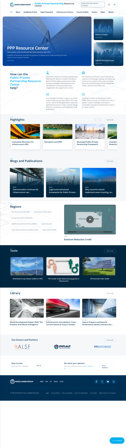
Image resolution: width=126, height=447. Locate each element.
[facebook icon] (96, 381)
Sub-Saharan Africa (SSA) (42, 212)
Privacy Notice (55, 393)
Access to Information (81, 393)
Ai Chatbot (118, 441)
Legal (47, 393)
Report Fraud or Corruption (107, 393)
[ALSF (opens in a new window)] (22, 346)
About (18, 12)
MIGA (56, 381)
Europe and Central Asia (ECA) (22, 218)
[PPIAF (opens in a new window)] (62, 346)
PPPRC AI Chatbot (101, 35)
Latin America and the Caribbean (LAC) (25, 230)
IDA (46, 381)
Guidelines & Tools (30, 12)
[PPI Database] (102, 347)
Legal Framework (46, 12)
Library (111, 12)
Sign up (38, 365)
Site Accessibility (67, 393)
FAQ (84, 366)
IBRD (42, 381)
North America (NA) (49, 230)
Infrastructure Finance (64, 12)
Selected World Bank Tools (104, 60)
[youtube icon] (108, 381)
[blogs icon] (113, 381)
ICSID (61, 381)
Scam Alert (93, 393)
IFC (51, 381)
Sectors (94, 12)
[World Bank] (21, 381)
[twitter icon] (102, 381)
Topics (103, 12)
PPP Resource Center (27, 48)
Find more (10, 60)
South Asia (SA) (46, 224)
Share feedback (105, 367)
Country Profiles (82, 12)
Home (11, 12)
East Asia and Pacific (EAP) (21, 212)
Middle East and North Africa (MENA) (24, 224)
